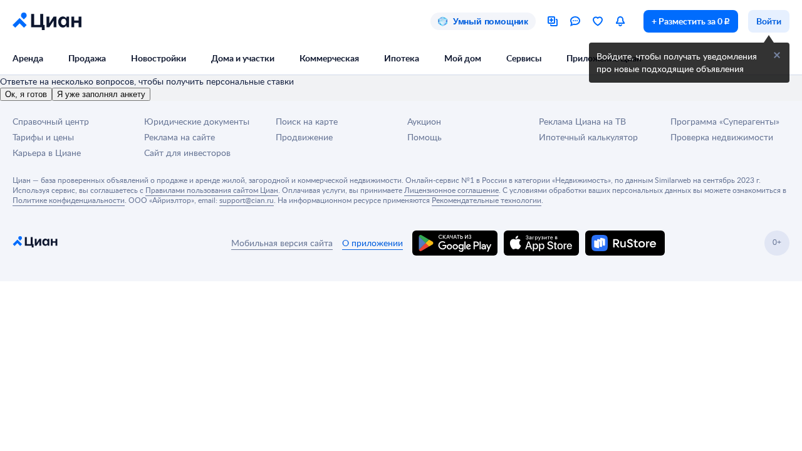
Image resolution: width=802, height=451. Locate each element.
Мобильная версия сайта (282, 243)
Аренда (28, 58)
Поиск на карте (307, 121)
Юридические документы (196, 121)
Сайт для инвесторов (187, 152)
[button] (776, 55)
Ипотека (401, 58)
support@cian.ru (246, 200)
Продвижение (304, 137)
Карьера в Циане (47, 152)
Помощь (424, 137)
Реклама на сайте (179, 137)
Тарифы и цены (43, 137)
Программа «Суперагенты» (724, 121)
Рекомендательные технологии (486, 200)
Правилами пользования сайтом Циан (211, 190)
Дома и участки (242, 58)
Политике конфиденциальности (69, 200)
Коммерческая (329, 58)
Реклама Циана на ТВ (582, 121)
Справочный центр (51, 121)
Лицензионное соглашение (451, 190)
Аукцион (424, 121)
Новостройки (158, 58)
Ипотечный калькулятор (588, 137)
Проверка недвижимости (721, 137)
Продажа (87, 58)
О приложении (372, 243)
